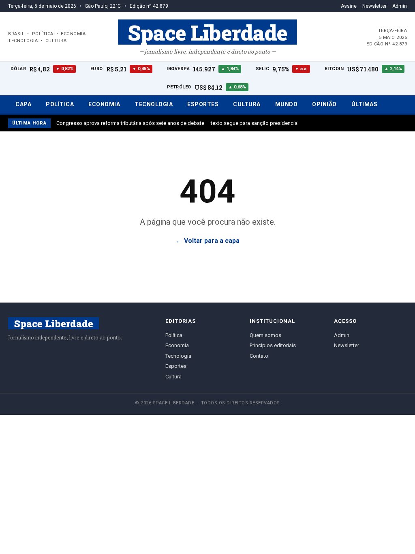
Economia (104, 104)
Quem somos (265, 335)
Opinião (324, 104)
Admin (399, 6)
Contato (259, 356)
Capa (23, 104)
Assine (349, 6)
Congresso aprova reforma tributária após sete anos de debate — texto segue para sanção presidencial (177, 123)
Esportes (202, 104)
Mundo (286, 104)
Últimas (364, 104)
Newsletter (374, 6)
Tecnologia (154, 104)
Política (60, 104)
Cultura (247, 104)
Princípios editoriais (273, 345)
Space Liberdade (207, 32)
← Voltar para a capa (208, 241)
